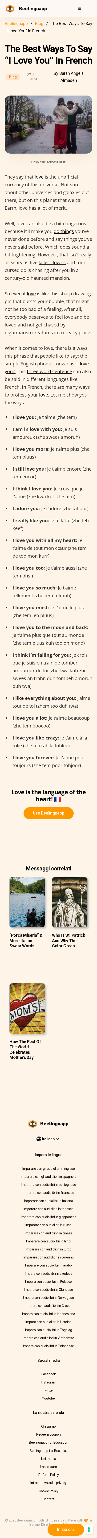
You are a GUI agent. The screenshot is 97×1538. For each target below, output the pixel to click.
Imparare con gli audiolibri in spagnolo (48, 1177)
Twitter (48, 1390)
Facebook (48, 1374)
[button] (79, 9)
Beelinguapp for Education (48, 1442)
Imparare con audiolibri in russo (48, 1225)
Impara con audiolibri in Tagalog (48, 1330)
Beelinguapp (16, 23)
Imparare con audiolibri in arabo (48, 1265)
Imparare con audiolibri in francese (48, 1193)
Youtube (48, 1398)
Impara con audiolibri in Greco (48, 1306)
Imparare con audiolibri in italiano (48, 1201)
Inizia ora (66, 1529)
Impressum (48, 1467)
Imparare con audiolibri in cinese (48, 1233)
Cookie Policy (48, 1491)
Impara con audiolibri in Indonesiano (48, 1314)
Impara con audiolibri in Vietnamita (48, 1338)
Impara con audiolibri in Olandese (48, 1289)
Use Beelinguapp (48, 813)
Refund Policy (48, 1475)
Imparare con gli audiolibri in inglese (48, 1168)
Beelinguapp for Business (49, 1451)
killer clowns (52, 262)
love (39, 177)
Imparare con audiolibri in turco (48, 1249)
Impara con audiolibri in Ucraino (48, 1322)
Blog (39, 23)
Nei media (48, 1459)
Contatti (49, 1499)
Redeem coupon (48, 1434)
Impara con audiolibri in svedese (48, 1273)
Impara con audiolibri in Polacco (48, 1281)
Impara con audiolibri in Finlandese (48, 1346)
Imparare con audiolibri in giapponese (48, 1217)
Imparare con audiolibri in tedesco (48, 1209)
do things (64, 231)
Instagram (48, 1382)
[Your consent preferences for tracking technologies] (88, 1529)
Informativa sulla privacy (48, 1483)
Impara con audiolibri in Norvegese (48, 1298)
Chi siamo (48, 1426)
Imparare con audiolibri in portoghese (48, 1185)
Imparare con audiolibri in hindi (48, 1241)
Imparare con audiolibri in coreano (49, 1257)
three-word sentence (49, 371)
